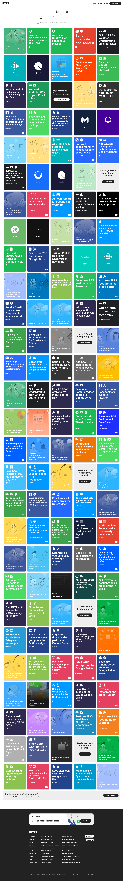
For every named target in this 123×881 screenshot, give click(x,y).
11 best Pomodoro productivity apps (71, 856)
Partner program (46, 874)
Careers (38, 874)
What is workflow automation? (69, 847)
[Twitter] (85, 875)
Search (31, 856)
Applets (31, 845)
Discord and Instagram (46, 839)
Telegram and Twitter (46, 862)
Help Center (32, 850)
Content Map (32, 853)
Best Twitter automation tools (69, 842)
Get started (115, 3)
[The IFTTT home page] (5, 3)
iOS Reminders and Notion (47, 856)
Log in (106, 3)
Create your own (85, 342)
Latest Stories (67, 836)
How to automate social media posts (71, 862)
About (63, 874)
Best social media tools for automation (71, 865)
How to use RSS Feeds (68, 850)
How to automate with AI (68, 839)
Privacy (59, 874)
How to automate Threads (68, 859)
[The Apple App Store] (89, 836)
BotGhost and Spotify (46, 850)
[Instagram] (78, 875)
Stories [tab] (80, 17)
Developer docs (33, 862)
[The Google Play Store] (89, 840)
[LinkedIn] (74, 875)
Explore (93, 3)
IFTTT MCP (32, 847)
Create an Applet (111, 795)
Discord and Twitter (45, 865)
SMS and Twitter (45, 853)
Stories (31, 842)
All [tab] (41, 17)
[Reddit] (92, 875)
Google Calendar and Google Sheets (50, 845)
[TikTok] (89, 875)
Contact (53, 874)
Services (31, 839)
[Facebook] (70, 875)
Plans (100, 3)
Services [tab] (67, 17)
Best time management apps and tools (71, 845)
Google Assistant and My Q (47, 847)
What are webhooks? (67, 853)
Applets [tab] (53, 17)
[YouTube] (81, 875)
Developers (32, 874)
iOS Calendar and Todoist (47, 859)
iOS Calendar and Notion (47, 842)
